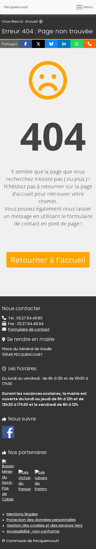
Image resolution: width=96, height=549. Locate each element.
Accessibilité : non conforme (33, 531)
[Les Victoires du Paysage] (24, 480)
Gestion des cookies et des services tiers (44, 525)
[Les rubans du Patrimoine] (41, 480)
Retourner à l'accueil (48, 259)
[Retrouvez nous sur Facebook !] (8, 431)
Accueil (31, 21)
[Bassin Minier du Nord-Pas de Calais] (8, 480)
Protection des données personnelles (41, 519)
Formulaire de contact (29, 329)
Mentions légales (22, 514)
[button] (25, 44)
